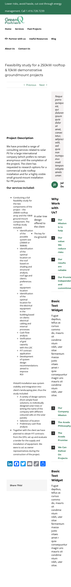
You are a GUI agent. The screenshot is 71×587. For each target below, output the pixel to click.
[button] (57, 225)
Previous (31, 85)
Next (42, 85)
